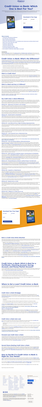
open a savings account (26, 245)
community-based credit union (7, 61)
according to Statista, (14, 62)
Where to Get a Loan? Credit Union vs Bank (10, 42)
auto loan (11, 327)
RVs (20, 250)
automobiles (15, 250)
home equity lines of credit (26, 250)
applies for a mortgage (5, 143)
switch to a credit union (32, 91)
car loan (11, 143)
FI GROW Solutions (9, 400)
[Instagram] (7, 392)
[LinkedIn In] (5, 392)
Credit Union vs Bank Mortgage (8, 43)
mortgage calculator (10, 303)
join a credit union (8, 243)
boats (18, 250)
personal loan (20, 361)
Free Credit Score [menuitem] (16, 389)
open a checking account (27, 361)
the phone (17, 154)
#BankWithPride (4, 197)
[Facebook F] (3, 392)
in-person (21, 154)
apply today (29, 362)
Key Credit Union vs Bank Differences (9, 38)
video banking (13, 154)
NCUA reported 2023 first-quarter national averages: (14, 270)
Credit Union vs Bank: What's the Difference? (10, 37)
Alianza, (36, 193)
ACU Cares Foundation (13, 198)
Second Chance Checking (17, 157)
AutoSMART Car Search (17, 326)
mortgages (7, 250)
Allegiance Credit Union (9, 173)
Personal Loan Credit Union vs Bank (9, 46)
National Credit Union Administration (28, 247)
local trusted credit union (17, 144)
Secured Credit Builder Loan (10, 348)
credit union (22, 81)
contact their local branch (32, 311)
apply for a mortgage (10, 361)
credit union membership (33, 75)
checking (28, 249)
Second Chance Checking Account (16, 349)
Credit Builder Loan (9, 157)
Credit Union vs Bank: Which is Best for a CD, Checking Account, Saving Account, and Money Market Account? (20, 41)
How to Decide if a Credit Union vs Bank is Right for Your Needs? (13, 48)
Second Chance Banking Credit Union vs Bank (10, 47)
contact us (28, 364)
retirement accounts (35, 249)
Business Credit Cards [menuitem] (11, 389)
